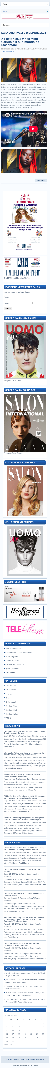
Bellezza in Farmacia (13, 648)
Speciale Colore (11, 706)
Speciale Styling (12, 714)
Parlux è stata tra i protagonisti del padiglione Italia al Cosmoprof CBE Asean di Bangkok (24, 818)
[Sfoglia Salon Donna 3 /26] (25, 423)
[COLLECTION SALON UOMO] (25, 551)
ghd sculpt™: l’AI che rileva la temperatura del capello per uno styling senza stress (24, 754)
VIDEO (8, 718)
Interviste (9, 694)
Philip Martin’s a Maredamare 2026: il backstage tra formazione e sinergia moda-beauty (25, 797)
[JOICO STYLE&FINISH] (25, 594)
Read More (41, 180)
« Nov (6, 1044)
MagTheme (34, 1066)
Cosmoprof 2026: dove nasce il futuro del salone (22, 870)
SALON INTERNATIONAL (20, 1059)
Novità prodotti (11, 702)
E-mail (6, 303)
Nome (6, 297)
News (8, 698)
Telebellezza (10, 672)
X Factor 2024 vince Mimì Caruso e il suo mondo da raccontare (20, 42)
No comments (8, 51)
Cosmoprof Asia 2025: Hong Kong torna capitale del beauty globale (21, 944)
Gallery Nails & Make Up (15, 664)
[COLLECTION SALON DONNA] (25, 491)
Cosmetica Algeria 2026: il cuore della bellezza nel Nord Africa (24, 894)
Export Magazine (12, 656)
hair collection (11, 689)
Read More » (9, 747)
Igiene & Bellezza (12, 668)
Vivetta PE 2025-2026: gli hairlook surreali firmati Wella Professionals (22, 775)
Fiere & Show (11, 685)
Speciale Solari (11, 710)
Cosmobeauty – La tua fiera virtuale (19, 652)
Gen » (12, 1044)
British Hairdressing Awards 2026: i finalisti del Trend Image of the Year (24, 732)
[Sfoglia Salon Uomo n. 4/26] (25, 350)
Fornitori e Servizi (12, 660)
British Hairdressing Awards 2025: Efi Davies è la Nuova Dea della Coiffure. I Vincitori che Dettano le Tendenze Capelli (24, 919)
